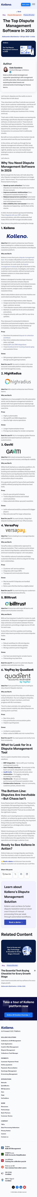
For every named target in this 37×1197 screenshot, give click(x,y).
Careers (3, 1134)
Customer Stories (6, 1116)
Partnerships (5, 1109)
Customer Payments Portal (9, 1061)
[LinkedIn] (27, 875)
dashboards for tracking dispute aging (21, 347)
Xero (2, 1092)
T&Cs (3, 1124)
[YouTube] (24, 1187)
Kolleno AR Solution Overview (17, 1015)
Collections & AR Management (11, 1040)
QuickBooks (5, 1085)
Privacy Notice (6, 1130)
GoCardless (5, 1098)
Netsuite (4, 1082)
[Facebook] (21, 875)
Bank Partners (5, 1113)
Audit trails (7, 772)
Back (19, 11)
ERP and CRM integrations (17, 344)
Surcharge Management (9, 1071)
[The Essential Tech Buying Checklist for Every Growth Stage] (18, 951)
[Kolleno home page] (7, 1027)
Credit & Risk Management (9, 1047)
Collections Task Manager (9, 1053)
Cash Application (6, 1044)
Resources (4, 1106)
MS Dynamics (5, 1089)
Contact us (4, 1137)
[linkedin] (10, 72)
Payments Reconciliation (9, 1068)
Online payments (6, 1064)
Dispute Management (8, 1050)
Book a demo (25, 4)
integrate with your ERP (13, 215)
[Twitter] (15, 875)
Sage (2, 1095)
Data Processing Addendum (10, 1127)
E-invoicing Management (9, 1074)
